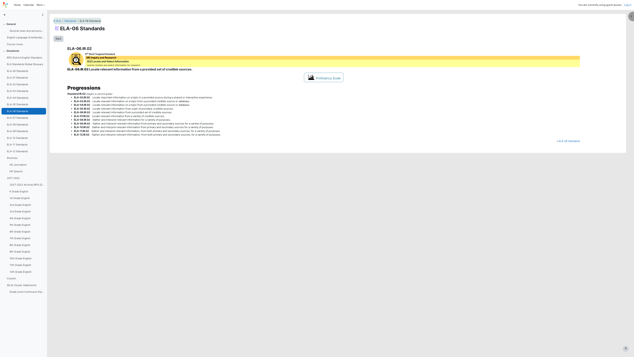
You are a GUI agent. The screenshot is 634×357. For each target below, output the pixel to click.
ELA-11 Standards (17, 144)
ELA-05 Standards (17, 104)
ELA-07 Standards (17, 117)
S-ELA (57, 20)
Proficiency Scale (328, 78)
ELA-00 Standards (17, 71)
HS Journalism (18, 164)
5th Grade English (20, 224)
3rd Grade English (20, 211)
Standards (12, 50)
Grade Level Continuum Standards (27, 291)
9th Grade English (20, 251)
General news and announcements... (27, 30)
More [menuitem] (40, 4)
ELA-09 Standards (17, 131)
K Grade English (19, 191)
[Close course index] (4, 15)
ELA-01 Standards (17, 77)
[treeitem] (23, 34)
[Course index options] (43, 15)
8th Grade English (20, 245)
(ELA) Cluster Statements (21, 285)
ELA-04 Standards (17, 97)
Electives (12, 157)
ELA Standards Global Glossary (25, 64)
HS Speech (16, 171)
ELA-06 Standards (17, 111)
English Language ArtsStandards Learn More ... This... (25, 37)
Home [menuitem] (17, 4)
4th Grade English (20, 218)
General (11, 24)
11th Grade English (20, 265)
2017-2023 (13, 178)
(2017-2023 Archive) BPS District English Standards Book (27, 184)
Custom (11, 278)
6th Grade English (20, 231)
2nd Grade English (20, 204)
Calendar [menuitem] (28, 4)
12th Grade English (21, 271)
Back (58, 38)
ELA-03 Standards (17, 91)
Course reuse (15, 44)
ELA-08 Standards (17, 124)
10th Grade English (21, 258)
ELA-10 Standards (17, 137)
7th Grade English (20, 238)
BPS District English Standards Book (25, 57)
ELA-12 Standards (17, 151)
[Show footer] (626, 349)
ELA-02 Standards (17, 84)
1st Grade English (20, 198)
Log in (627, 4)
